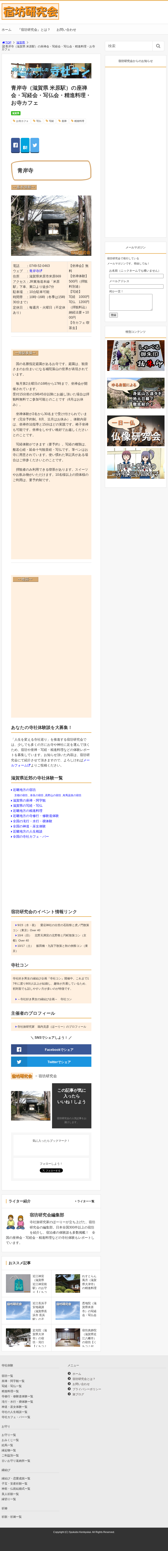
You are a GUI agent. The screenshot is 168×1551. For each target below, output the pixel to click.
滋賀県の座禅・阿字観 (29, 800)
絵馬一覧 (7, 1445)
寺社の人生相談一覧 (14, 1412)
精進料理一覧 (10, 1391)
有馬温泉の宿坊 (72, 795)
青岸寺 (34, 271)
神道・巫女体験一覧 (14, 1406)
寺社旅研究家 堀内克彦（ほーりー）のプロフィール (51, 1026)
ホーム (6, 29)
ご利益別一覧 (10, 1455)
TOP (8, 42)
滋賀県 (20, 42)
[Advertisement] (51, 525)
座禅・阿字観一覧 (13, 1381)
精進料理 (79, 121)
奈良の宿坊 (36, 795)
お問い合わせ (66, 29)
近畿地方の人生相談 (27, 831)
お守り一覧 (9, 1435)
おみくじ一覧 (10, 1440)
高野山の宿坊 (53, 795)
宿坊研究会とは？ (84, 1379)
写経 (51, 121)
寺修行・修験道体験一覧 (17, 1396)
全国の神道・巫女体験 (29, 826)
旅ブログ (78, 1394)
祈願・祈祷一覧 (12, 1516)
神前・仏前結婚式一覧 (16, 1488)
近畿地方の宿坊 (24, 790)
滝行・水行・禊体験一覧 (17, 1401)
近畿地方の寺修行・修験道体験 (36, 816)
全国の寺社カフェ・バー (31, 836)
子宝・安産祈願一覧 (14, 1483)
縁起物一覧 (9, 1450)
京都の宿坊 (21, 795)
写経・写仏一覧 (12, 1386)
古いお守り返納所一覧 (16, 1460)
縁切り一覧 (9, 1499)
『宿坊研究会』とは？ (34, 29)
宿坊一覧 (7, 1375)
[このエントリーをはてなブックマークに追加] (25, 145)
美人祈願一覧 (10, 1494)
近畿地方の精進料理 (27, 810)
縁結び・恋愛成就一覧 (16, 1478)
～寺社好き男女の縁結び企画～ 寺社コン (44, 999)
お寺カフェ (22, 121)
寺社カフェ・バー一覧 (16, 1417)
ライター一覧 (85, 1201)
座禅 (64, 121)
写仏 (38, 121)
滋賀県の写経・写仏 (27, 805)
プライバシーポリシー (87, 1389)
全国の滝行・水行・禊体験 (32, 821)
